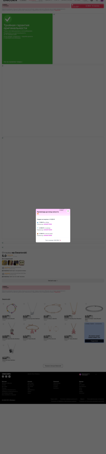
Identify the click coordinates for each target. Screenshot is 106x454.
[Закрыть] (68, 211)
